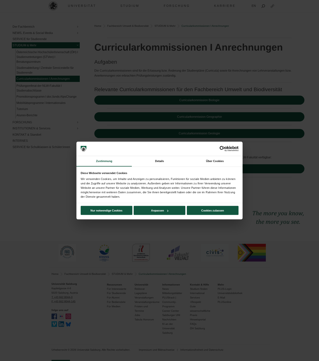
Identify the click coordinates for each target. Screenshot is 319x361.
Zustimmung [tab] (104, 160)
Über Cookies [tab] (215, 160)
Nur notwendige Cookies (106, 210)
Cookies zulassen (212, 210)
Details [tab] (159, 160)
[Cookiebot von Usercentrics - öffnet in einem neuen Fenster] (222, 149)
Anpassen (157, 210)
